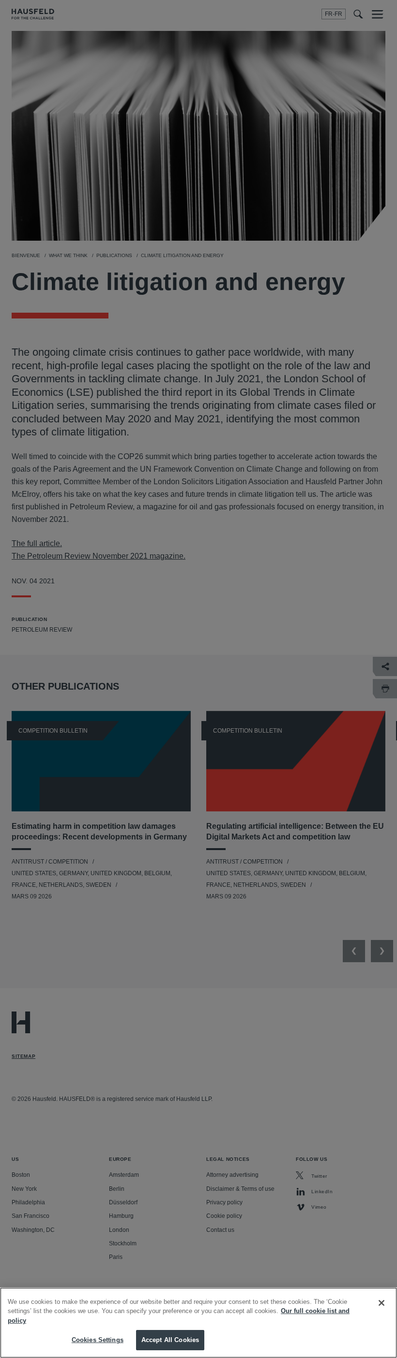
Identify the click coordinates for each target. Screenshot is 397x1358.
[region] (198, 1322)
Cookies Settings (97, 1340)
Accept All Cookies (170, 1340)
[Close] (381, 1303)
